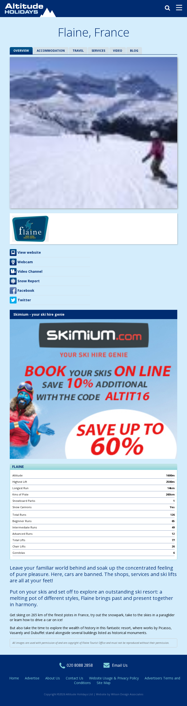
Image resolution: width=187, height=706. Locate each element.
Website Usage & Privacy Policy (114, 678)
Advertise (32, 678)
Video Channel (30, 271)
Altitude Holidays (30, 10)
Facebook (26, 290)
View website (29, 252)
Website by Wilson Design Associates (119, 694)
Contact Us (74, 678)
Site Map (104, 682)
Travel (78, 51)
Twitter (24, 300)
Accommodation (51, 51)
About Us (52, 678)
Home (14, 678)
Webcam (25, 262)
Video (117, 51)
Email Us (120, 665)
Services (98, 51)
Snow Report (29, 281)
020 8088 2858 (80, 665)
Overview (21, 51)
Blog (134, 51)
